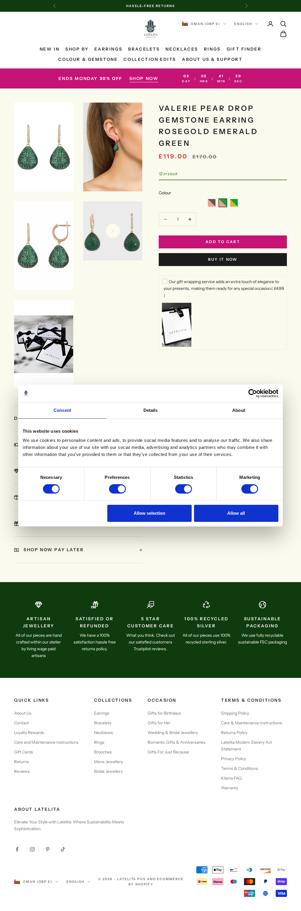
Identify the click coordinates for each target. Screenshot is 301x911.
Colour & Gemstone (88, 59)
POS (141, 879)
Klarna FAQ (231, 778)
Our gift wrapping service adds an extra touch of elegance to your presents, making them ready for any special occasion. (223, 288)
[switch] (117, 489)
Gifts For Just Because (168, 752)
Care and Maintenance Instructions (46, 742)
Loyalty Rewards (29, 732)
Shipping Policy (235, 713)
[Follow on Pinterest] (48, 849)
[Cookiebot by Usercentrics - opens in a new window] (252, 393)
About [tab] (238, 410)
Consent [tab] (62, 410)
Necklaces (181, 49)
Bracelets (144, 49)
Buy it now (222, 259)
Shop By (76, 49)
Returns (21, 761)
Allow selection (149, 513)
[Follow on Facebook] (17, 849)
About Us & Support (212, 59)
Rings (212, 49)
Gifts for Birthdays (164, 713)
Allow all (236, 513)
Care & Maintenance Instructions (251, 723)
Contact (21, 723)
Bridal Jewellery (108, 771)
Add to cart (222, 241)
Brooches (103, 752)
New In (50, 49)
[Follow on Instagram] (32, 849)
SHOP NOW (144, 78)
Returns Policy (234, 732)
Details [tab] (150, 410)
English (243, 24)
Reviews (22, 771)
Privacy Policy (233, 758)
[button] (211, 203)
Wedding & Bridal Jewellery (173, 732)
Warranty (229, 787)
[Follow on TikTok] (63, 849)
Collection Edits (149, 59)
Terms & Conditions (239, 768)
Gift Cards (23, 752)
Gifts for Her (159, 723)
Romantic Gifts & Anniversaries (176, 742)
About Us (22, 713)
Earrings (108, 49)
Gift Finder (244, 49)
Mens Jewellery (108, 761)
